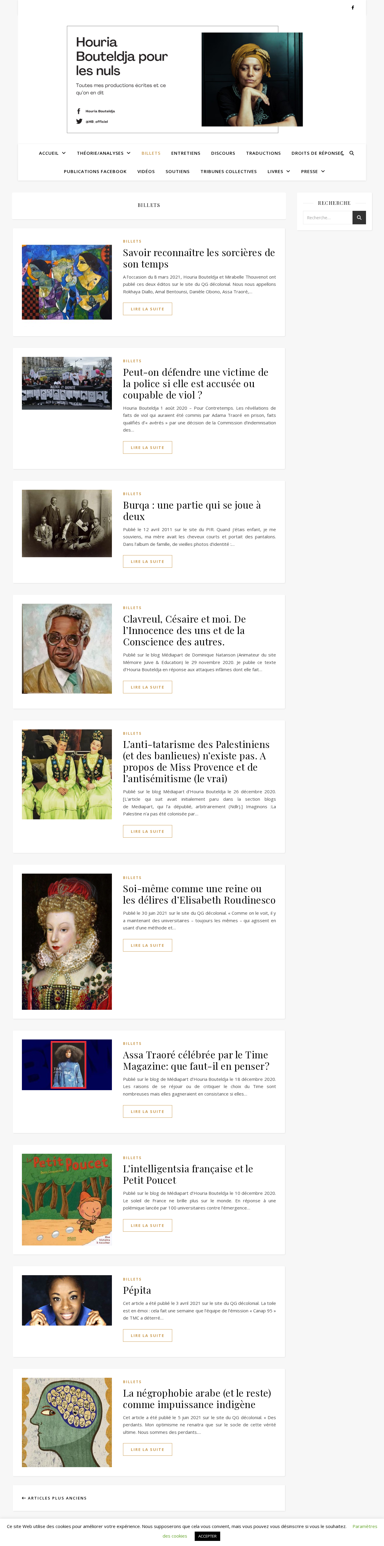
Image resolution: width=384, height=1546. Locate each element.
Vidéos (146, 171)
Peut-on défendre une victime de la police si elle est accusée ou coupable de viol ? (196, 383)
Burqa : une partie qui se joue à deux (192, 510)
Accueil (49, 153)
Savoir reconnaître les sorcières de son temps (199, 258)
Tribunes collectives (228, 171)
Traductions (263, 153)
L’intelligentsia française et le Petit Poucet (188, 1174)
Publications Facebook (95, 171)
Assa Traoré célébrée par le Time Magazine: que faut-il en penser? (196, 1060)
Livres (275, 171)
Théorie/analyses (100, 153)
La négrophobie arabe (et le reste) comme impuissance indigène (197, 1398)
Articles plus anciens (56, 1498)
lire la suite (147, 309)
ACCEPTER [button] (207, 1536)
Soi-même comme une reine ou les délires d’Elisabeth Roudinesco (199, 894)
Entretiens (185, 153)
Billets (151, 153)
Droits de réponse (316, 153)
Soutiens (178, 171)
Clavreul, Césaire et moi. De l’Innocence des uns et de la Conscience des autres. (184, 630)
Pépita (137, 1289)
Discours (223, 153)
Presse (309, 171)
